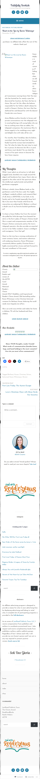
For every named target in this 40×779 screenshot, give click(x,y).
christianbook (31, 160)
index (4, 688)
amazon (14, 160)
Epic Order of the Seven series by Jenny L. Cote (19, 542)
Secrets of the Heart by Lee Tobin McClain (17, 574)
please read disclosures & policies (20, 38)
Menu (21, 21)
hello (4, 532)
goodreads (8, 160)
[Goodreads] (13, 12)
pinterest (25, 319)
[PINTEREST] (27, 770)
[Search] (34, 588)
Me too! (33, 464)
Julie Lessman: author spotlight (13, 547)
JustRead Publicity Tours (11, 707)
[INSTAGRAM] (18, 770)
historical (5, 377)
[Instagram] (18, 12)
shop (4, 693)
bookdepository (22, 160)
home (4, 678)
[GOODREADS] (13, 770)
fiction (29, 374)
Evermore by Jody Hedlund (11, 552)
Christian (22, 374)
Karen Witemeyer (16, 377)
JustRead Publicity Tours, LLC (24, 621)
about (4, 683)
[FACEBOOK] (22, 770)
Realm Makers (7, 715)
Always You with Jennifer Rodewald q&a (16, 569)
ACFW (4, 717)
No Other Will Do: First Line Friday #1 (15, 537)
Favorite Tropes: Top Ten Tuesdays (14, 580)
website (14, 319)
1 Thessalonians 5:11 (20, 660)
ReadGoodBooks (8, 712)
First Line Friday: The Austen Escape (16, 384)
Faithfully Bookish (20, 5)
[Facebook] (22, 12)
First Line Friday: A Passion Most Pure (16, 557)
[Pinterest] (27, 12)
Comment (29, 424)
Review (19, 27)
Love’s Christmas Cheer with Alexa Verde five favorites (22, 392)
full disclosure (18, 615)
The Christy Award (8, 710)
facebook (19, 319)
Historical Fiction (9, 27)
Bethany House (13, 374)
